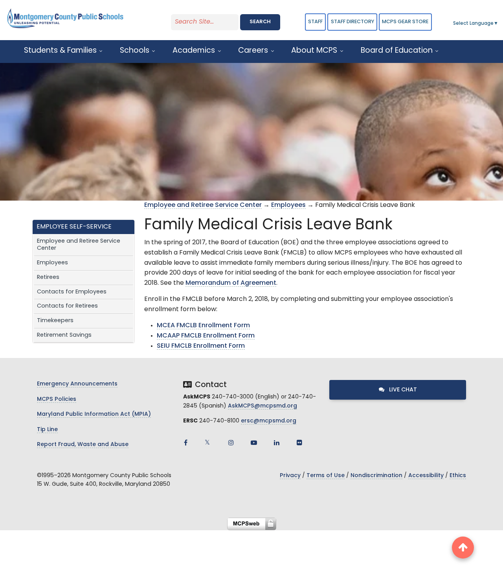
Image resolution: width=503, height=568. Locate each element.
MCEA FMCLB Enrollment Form (203, 326)
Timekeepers (55, 321)
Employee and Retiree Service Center (78, 245)
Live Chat (402, 390)
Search (260, 21)
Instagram (231, 442)
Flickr (299, 442)
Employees (52, 263)
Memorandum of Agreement (230, 283)
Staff (315, 21)
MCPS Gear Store (405, 21)
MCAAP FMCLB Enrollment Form (206, 336)
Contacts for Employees (71, 292)
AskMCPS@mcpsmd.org (262, 406)
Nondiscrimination (376, 476)
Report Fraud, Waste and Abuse (83, 445)
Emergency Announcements (77, 384)
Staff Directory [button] (352, 21)
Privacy (290, 476)
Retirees (48, 277)
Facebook (185, 442)
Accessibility (426, 476)
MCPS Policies (56, 399)
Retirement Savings (64, 335)
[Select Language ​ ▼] (498, 23)
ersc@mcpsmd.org (268, 421)
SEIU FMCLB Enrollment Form (201, 346)
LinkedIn (277, 442)
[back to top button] (463, 548)
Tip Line (47, 430)
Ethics (458, 476)
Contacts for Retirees (67, 306)
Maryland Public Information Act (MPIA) (94, 414)
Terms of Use (326, 476)
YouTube (254, 442)
